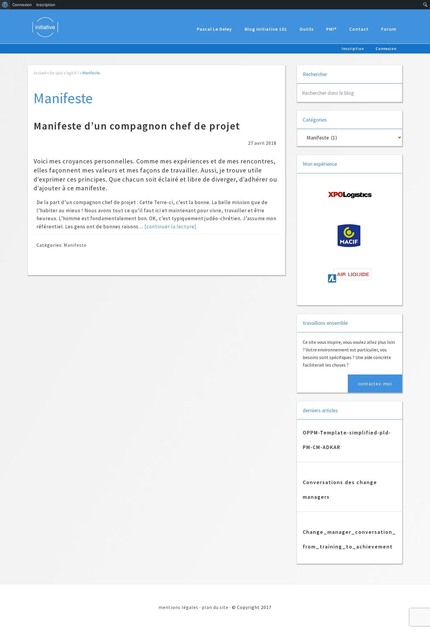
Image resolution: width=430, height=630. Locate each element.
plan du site (215, 607)
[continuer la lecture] (171, 226)
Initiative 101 (48, 27)
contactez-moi (375, 383)
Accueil (40, 72)
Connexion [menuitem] (22, 4)
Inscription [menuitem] (45, 4)
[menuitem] (5, 4)
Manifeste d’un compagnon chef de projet (137, 126)
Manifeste (75, 245)
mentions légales (178, 607)
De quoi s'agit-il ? (64, 72)
